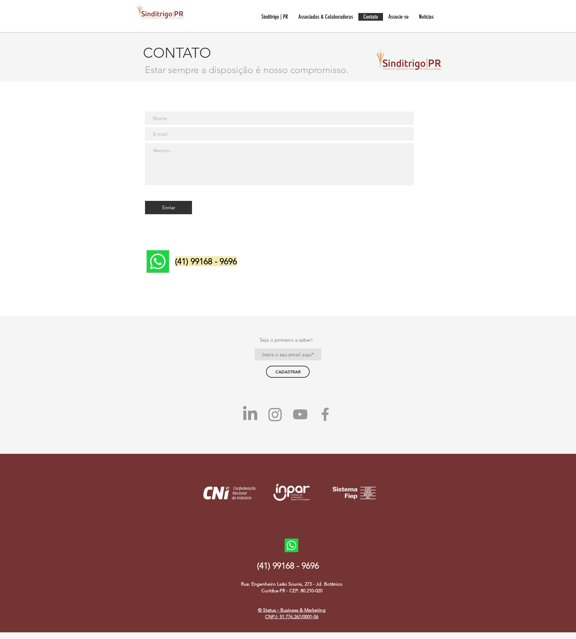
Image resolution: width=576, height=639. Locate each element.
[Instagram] (275, 414)
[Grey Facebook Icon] (325, 414)
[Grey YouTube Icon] (300, 414)
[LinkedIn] (250, 414)
